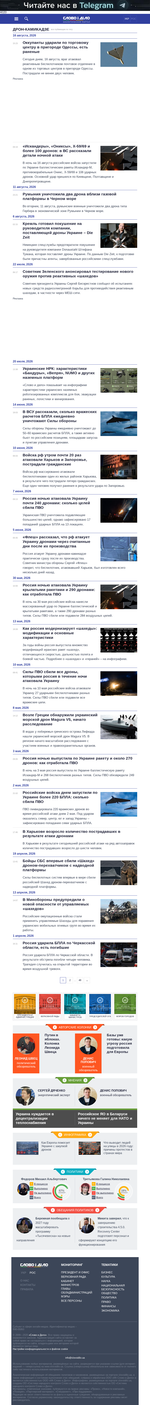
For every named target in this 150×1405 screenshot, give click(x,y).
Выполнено (41, 1188)
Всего (37, 1197)
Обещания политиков (75, 1210)
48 (80, 980)
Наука (105, 1281)
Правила (26, 1289)
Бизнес (107, 1272)
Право (106, 1301)
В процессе (41, 1183)
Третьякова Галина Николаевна (106, 1179)
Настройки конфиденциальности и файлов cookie (40, 1349)
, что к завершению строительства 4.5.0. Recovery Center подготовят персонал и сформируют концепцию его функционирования (104, 1231)
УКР (127, 19)
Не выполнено (42, 1192)
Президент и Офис (75, 1272)
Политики (75, 1171)
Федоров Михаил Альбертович (44, 1179)
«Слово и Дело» (38, 1335)
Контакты (27, 1284)
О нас (24, 1280)
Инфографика (75, 1134)
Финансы (108, 1306)
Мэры (65, 1296)
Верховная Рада (73, 1276)
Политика (109, 1297)
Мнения (75, 1080)
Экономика (110, 1310)
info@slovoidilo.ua (75, 1357)
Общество (109, 1293)
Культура (108, 1276)
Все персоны (71, 1300)
